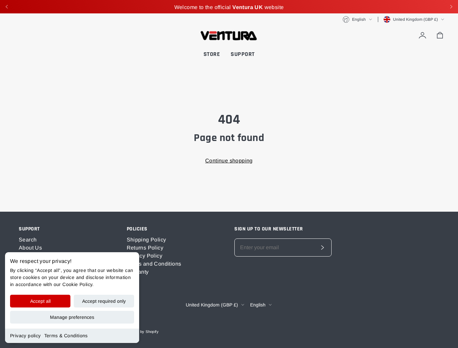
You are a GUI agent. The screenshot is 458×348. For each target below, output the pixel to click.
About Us (30, 248)
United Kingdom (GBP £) (415, 19)
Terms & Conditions (66, 335)
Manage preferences (72, 317)
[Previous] (7, 7)
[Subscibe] (322, 247)
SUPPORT (243, 54)
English (359, 19)
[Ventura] (229, 35)
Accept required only (104, 301)
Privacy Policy (145, 256)
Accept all (40, 301)
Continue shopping (229, 160)
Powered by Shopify (141, 332)
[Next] (451, 7)
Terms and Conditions (154, 264)
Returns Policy (145, 248)
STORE (212, 54)
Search (28, 239)
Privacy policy (25, 335)
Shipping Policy (146, 239)
